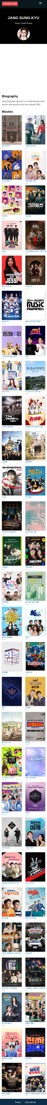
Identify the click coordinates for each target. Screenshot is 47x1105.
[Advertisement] (23, 68)
